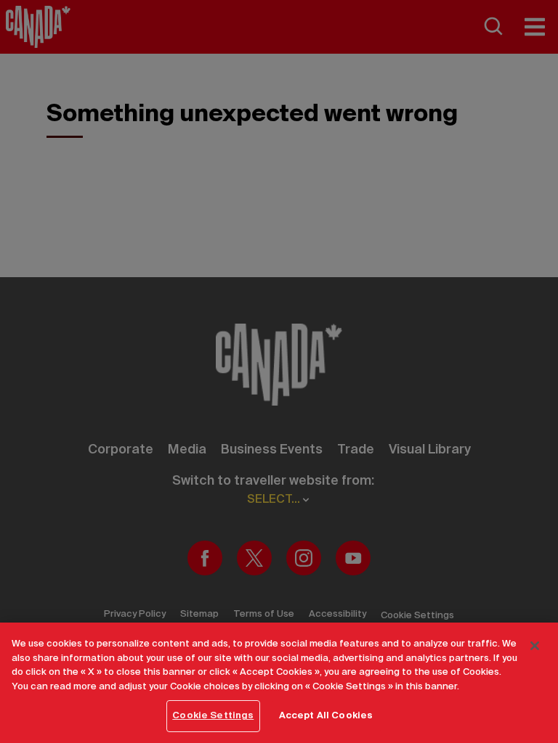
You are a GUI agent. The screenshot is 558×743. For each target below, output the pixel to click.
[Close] (535, 646)
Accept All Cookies (326, 716)
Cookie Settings (213, 716)
